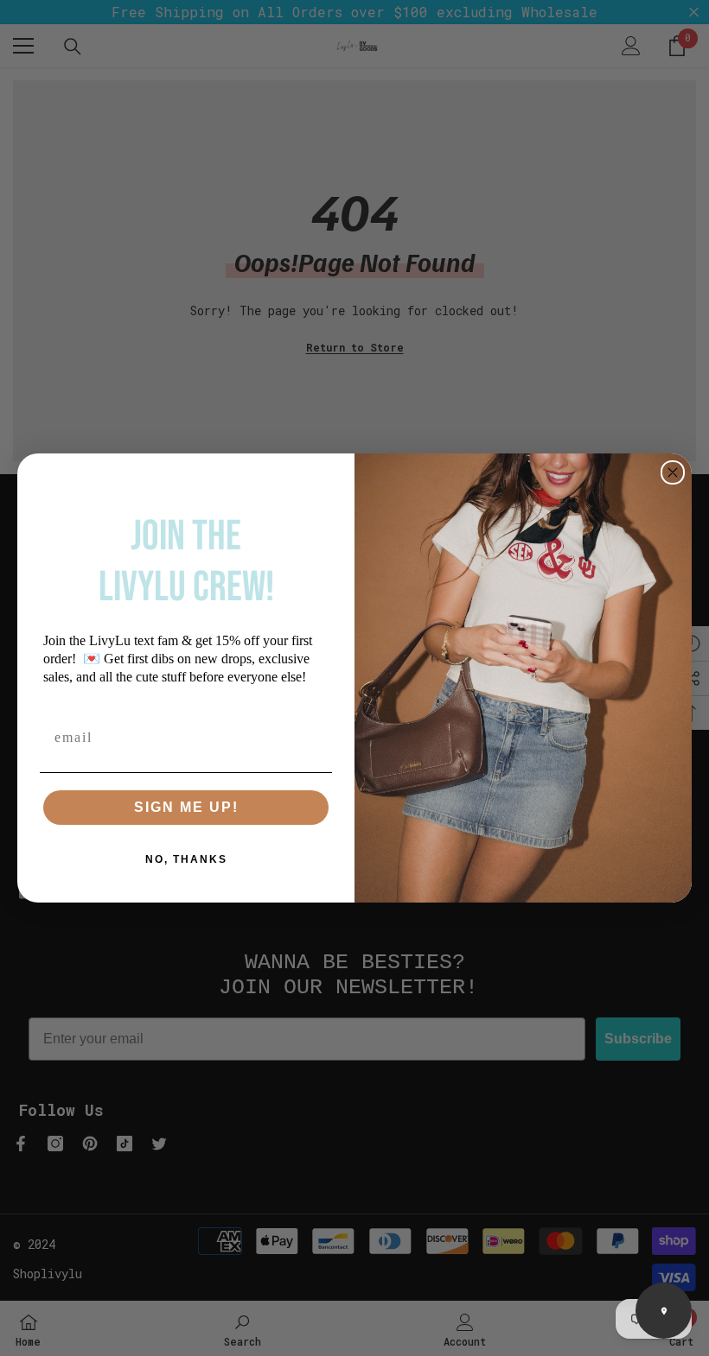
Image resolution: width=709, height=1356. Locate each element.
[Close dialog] (672, 472)
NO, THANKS (186, 859)
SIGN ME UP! (186, 807)
